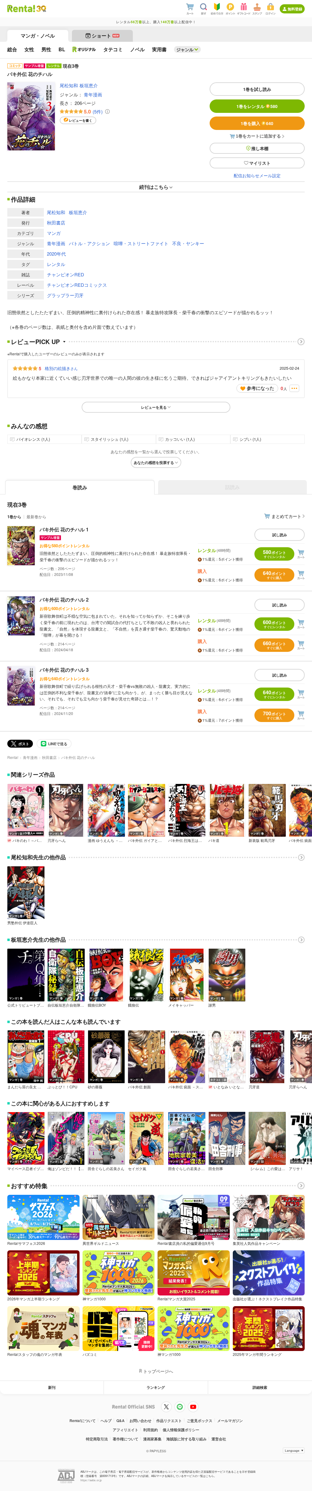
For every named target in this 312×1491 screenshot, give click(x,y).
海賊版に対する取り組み (186, 1439)
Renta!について (82, 1420)
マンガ (54, 233)
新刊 (51, 1387)
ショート (105, 35)
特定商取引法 (97, 1439)
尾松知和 (69, 85)
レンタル (56, 264)
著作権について (125, 1439)
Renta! (12, 757)
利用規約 (150, 1429)
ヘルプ (106, 1420)
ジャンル (184, 49)
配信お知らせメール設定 (257, 175)
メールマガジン (230, 1420)
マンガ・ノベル (38, 35)
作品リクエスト (169, 1420)
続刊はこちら (153, 186)
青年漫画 (93, 94)
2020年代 (56, 253)
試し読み (279, 534)
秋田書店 (56, 222)
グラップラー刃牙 (65, 295)
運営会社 (218, 1439)
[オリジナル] (84, 49)
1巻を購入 (257, 123)
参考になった (260, 388)
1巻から (14, 516)
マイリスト (260, 163)
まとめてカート (286, 516)
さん (61, 368)
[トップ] (21, 8)
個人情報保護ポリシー (181, 1429)
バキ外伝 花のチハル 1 (64, 529)
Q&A (120, 1420)
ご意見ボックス (199, 1420)
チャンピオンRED (65, 274)
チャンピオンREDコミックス (77, 285)
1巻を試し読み (257, 89)
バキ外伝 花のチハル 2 (64, 599)
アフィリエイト (125, 1429)
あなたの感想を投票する (154, 462)
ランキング (156, 1387)
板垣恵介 (89, 85)
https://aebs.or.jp (91, 1480)
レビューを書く (80, 120)
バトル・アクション (89, 243)
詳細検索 (260, 1387)
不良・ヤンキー (188, 243)
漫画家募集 (152, 1439)
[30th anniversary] (41, 8)
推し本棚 (259, 148)
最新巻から (36, 516)
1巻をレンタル (257, 106)
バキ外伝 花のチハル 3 (64, 669)
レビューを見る (154, 407)
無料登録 (295, 9)
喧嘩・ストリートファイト (141, 243)
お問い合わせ (140, 1420)
